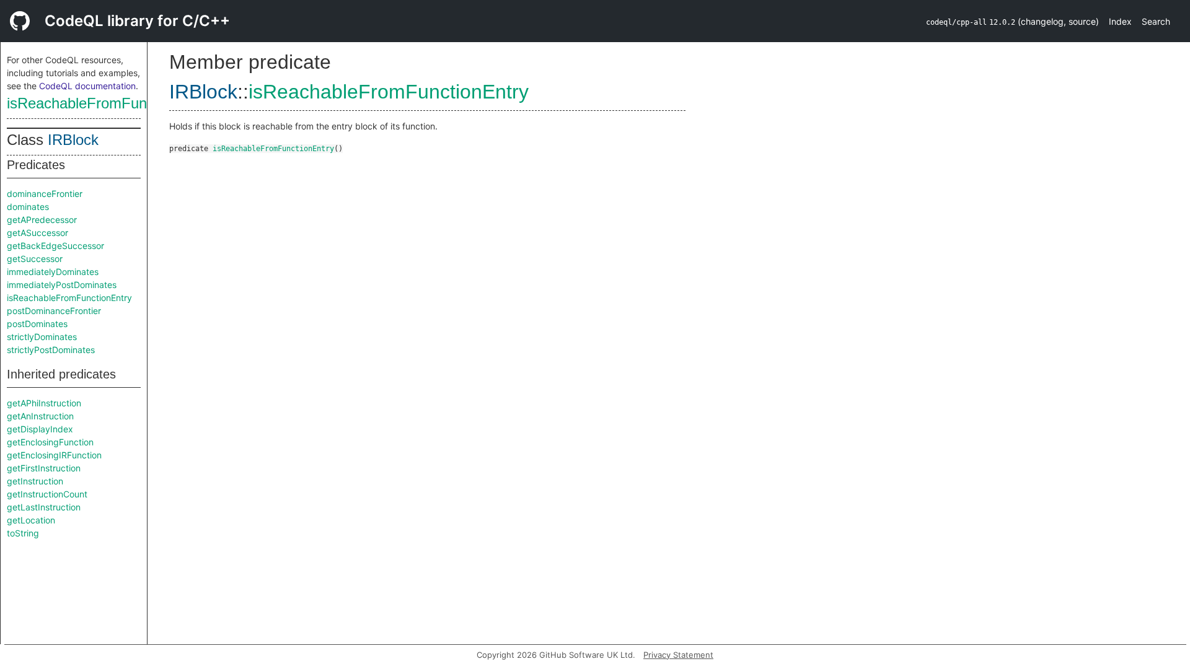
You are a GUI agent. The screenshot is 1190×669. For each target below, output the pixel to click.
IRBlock (73, 139)
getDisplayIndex (40, 429)
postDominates (37, 323)
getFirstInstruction (44, 468)
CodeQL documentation (87, 86)
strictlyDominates (42, 336)
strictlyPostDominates (51, 349)
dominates (28, 206)
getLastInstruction (44, 507)
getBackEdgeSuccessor (55, 245)
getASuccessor (37, 232)
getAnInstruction (40, 416)
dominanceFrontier (44, 193)
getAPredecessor (42, 219)
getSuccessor (35, 258)
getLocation (31, 520)
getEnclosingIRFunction (54, 455)
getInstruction (35, 481)
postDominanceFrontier (54, 310)
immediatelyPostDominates (62, 284)
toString (23, 533)
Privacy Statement (678, 655)
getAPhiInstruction (44, 403)
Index (1120, 21)
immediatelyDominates (53, 271)
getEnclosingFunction (50, 442)
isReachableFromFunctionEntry (110, 103)
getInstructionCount (47, 494)
